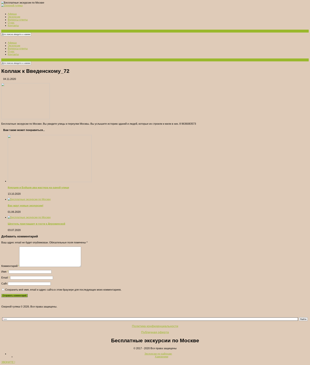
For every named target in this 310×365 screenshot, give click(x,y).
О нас (11, 22)
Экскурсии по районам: (158, 353)
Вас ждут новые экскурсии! (25, 205)
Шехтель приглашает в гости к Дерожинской (36, 223)
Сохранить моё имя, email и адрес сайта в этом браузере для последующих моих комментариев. (63, 289)
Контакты (13, 25)
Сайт (4, 283)
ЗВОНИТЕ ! (8, 362)
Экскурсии (14, 16)
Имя (4, 271)
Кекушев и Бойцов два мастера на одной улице (38, 187)
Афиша (12, 14)
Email (5, 277)
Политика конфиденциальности (155, 326)
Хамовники (161, 356)
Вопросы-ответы (18, 19)
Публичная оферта (155, 332)
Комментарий (10, 266)
